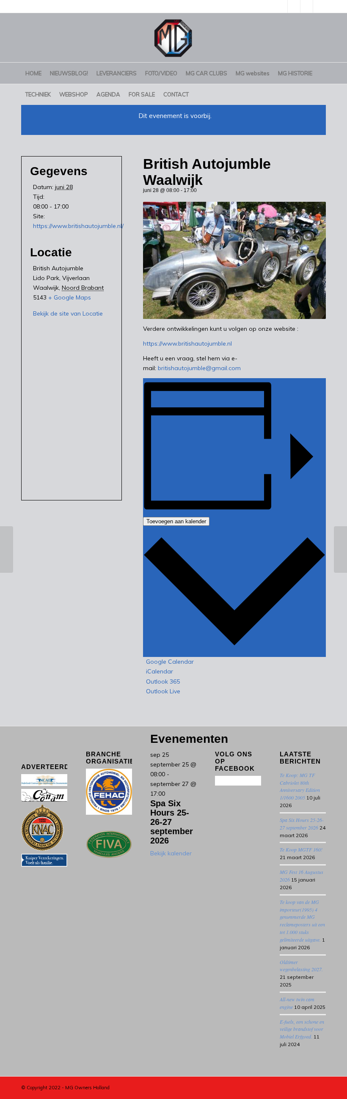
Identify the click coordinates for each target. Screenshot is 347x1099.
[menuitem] (33, 73)
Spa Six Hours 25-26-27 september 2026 (171, 822)
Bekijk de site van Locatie (68, 313)
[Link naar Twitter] (281, 6)
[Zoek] (321, 94)
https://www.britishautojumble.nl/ (78, 226)
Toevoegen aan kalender (176, 521)
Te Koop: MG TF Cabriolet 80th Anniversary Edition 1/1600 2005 (300, 786)
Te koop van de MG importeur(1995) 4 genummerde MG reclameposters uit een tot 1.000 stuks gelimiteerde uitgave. (302, 920)
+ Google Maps (69, 297)
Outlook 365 (163, 681)
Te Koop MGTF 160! (301, 849)
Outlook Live (163, 691)
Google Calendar (170, 661)
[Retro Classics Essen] (6, 549)
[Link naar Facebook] (306, 6)
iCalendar (159, 671)
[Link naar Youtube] (294, 6)
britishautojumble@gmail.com (199, 368)
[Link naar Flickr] (319, 6)
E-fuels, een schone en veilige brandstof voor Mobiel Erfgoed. (302, 1029)
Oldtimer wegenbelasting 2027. (301, 966)
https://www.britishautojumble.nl (187, 343)
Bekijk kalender (171, 853)
